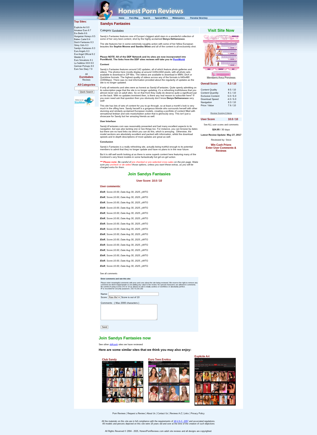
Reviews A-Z (176, 413)
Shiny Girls (79, 45)
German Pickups (82, 66)
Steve (228, 140)
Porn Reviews (119, 413)
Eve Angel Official (82, 54)
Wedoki (77, 57)
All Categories (86, 84)
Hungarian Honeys (83, 36)
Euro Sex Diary (81, 69)
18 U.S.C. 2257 (181, 421)
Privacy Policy (198, 413)
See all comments (108, 273)
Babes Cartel (80, 39)
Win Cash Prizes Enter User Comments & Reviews (221, 147)
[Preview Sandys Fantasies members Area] (221, 54)
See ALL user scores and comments (221, 124)
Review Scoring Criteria (221, 113)
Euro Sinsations (81, 60)
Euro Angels (80, 51)
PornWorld (179, 59)
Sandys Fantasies (82, 48)
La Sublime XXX (82, 63)
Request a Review (136, 413)
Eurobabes (86, 77)
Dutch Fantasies (82, 42)
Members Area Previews (221, 77)
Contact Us (162, 413)
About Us (151, 413)
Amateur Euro (81, 30)
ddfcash (114, 344)
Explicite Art (80, 27)
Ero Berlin (79, 33)
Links (186, 413)
